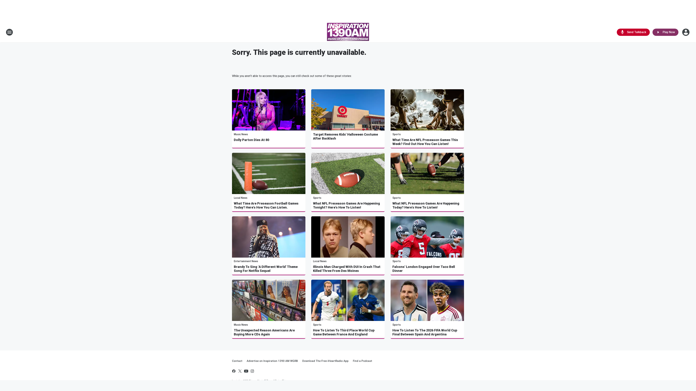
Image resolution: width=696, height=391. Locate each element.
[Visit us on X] (240, 371)
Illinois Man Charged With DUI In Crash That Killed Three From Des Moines (346, 269)
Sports (396, 134)
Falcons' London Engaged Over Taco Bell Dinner (423, 269)
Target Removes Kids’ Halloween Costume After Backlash (345, 136)
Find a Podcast (362, 361)
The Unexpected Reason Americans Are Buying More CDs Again (264, 332)
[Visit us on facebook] (234, 371)
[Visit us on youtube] (246, 371)
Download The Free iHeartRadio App (325, 361)
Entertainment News (246, 261)
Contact (237, 361)
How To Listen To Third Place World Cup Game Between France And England (343, 332)
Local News (240, 197)
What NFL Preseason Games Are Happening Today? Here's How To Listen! (425, 205)
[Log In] (686, 32)
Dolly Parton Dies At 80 (251, 140)
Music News (241, 134)
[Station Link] (348, 32)
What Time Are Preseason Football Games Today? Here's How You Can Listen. (266, 205)
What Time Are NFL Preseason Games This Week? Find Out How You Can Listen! (425, 142)
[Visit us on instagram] (252, 371)
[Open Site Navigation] (9, 32)
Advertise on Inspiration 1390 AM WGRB (272, 361)
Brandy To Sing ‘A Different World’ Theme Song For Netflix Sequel (266, 269)
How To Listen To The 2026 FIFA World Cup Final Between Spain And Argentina (424, 332)
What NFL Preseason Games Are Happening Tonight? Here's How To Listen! (346, 205)
